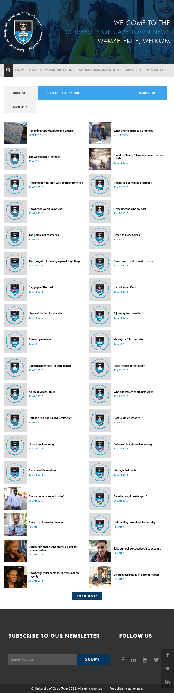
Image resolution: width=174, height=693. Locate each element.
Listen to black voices (127, 235)
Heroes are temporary (41, 444)
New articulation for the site (45, 313)
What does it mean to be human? (133, 130)
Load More (87, 596)
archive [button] (20, 93)
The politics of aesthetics (44, 235)
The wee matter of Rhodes (44, 156)
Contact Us (156, 70)
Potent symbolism (40, 339)
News (20, 70)
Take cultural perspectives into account (137, 548)
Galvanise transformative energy (133, 444)
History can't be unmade (128, 339)
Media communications (100, 70)
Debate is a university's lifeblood (133, 183)
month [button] (19, 107)
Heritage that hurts (125, 470)
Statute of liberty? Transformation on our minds (138, 157)
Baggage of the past (41, 287)
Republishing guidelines (125, 688)
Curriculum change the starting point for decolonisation (53, 548)
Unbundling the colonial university (134, 522)
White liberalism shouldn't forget (133, 392)
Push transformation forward (46, 522)
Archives (133, 70)
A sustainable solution (42, 470)
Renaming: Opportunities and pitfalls (51, 130)
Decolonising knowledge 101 (131, 496)
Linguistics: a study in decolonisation (136, 574)
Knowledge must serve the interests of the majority (54, 575)
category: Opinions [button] (64, 93)
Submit (93, 659)
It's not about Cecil (125, 287)
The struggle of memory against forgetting (54, 261)
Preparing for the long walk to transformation (56, 183)
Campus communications (52, 70)
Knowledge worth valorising (46, 209)
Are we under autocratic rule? (46, 496)
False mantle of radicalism (129, 365)
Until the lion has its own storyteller (50, 418)
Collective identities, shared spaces (50, 365)
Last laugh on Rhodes (127, 418)
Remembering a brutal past (130, 209)
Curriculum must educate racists (133, 261)
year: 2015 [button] (147, 93)
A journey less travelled (128, 313)
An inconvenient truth (42, 392)
